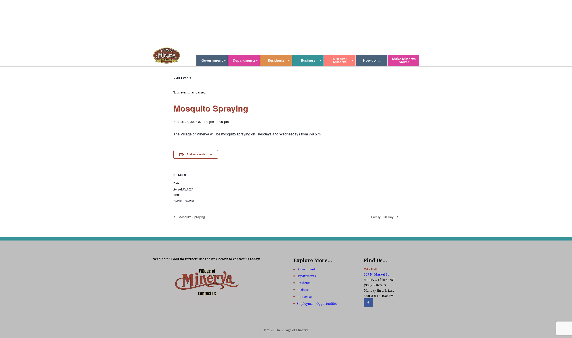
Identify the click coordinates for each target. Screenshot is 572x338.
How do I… (372, 60)
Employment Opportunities (317, 303)
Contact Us (304, 296)
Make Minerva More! (404, 60)
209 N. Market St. (377, 274)
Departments (244, 60)
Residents (276, 60)
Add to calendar (197, 154)
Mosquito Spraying (191, 217)
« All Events (182, 78)
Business (308, 60)
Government (212, 60)
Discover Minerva (340, 60)
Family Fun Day (382, 217)
